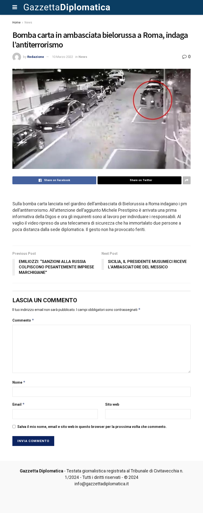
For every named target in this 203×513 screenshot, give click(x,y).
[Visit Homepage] (67, 7)
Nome (18, 382)
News (28, 22)
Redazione (35, 57)
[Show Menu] (14, 7)
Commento (23, 320)
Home (16, 22)
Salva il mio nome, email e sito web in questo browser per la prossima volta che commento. (92, 427)
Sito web (112, 404)
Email (18, 404)
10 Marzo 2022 (62, 57)
